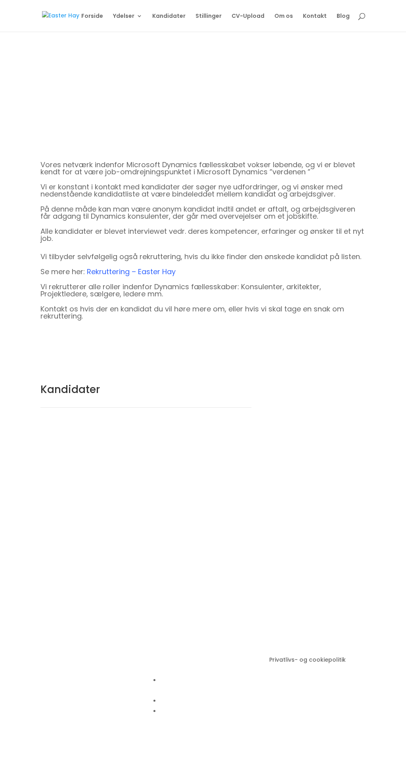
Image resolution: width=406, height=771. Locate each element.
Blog (343, 16)
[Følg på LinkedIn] (161, 737)
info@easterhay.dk (187, 680)
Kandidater (169, 16)
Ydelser (123, 16)
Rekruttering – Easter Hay (131, 272)
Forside (92, 16)
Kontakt (315, 16)
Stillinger (208, 16)
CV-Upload (248, 16)
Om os (283, 16)
